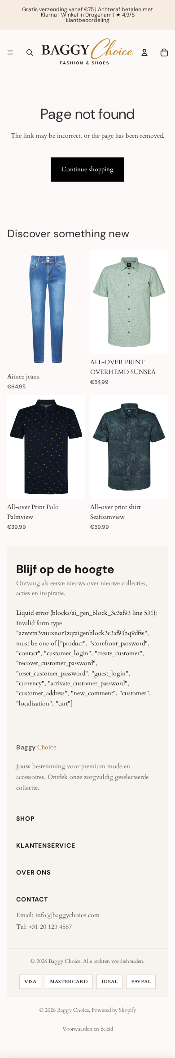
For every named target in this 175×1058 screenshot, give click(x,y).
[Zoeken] (29, 52)
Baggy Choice (73, 1010)
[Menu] (10, 52)
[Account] (144, 52)
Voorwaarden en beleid (87, 1028)
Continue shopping (87, 169)
